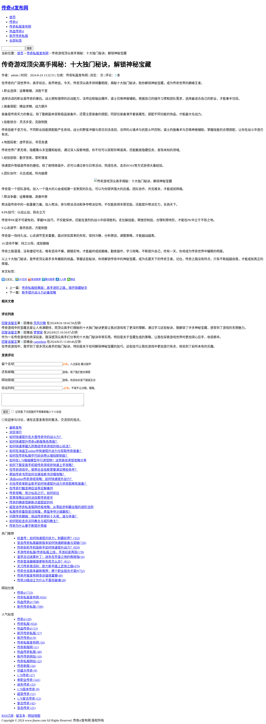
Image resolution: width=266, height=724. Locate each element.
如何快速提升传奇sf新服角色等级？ (33, 441)
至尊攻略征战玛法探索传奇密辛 (31, 497)
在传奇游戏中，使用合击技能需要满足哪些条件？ (43, 469)
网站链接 (8, 380)
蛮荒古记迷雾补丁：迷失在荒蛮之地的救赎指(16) (51, 557)
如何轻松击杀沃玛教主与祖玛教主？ (34, 521)
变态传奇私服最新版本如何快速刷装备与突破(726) (51, 543)
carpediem (39, 341)
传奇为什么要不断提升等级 (28, 525)
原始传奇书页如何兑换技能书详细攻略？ (37, 474)
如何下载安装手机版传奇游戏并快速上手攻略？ (42, 465)
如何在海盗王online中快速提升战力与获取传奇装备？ (45, 451)
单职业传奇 (28, 680)
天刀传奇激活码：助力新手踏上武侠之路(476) (48, 566)
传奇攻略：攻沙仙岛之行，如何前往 (34, 493)
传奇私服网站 (29, 661)
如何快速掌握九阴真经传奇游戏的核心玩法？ (40, 446)
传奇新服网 (28, 647)
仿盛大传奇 (27, 670)
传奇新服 (26, 666)
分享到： (9, 279)
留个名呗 (8, 364)
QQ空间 (23, 279)
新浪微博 (36, 279)
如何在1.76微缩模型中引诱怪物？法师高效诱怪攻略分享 (47, 460)
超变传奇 (26, 694)
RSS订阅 (7, 715)
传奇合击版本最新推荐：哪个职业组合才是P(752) (51, 571)
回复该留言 (9, 323)
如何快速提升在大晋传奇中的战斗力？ (35, 437)
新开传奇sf (26, 638)
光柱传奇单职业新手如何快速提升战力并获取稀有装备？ (48, 483)
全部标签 (15, 40)
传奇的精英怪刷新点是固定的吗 (31, 502)
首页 (12, 17)
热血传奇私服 (29, 652)
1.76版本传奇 (28, 689)
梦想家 (38, 332)
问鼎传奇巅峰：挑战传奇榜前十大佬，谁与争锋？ (43, 516)
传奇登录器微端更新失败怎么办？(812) (43, 561)
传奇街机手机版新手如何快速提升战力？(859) (48, 547)
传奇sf (13, 22)
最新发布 (15, 427)
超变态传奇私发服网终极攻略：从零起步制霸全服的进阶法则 (51, 507)
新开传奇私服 (18, 36)
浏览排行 (15, 432)
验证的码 (8, 388)
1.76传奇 (26, 675)
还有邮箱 (8, 372)
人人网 (62, 279)
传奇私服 (27, 623)
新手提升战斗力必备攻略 (39, 292)
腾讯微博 (50, 279)
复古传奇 (26, 703)
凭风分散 (39, 323)
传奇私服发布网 (20, 26)
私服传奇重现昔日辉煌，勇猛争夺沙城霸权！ (40, 511)
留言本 (20, 715)
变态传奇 (26, 708)
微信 (72, 279)
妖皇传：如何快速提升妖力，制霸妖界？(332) (48, 538)
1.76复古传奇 (29, 698)
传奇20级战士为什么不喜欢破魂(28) (41, 580)
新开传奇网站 (29, 656)
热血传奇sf (16, 31)
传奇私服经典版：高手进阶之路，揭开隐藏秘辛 (54, 287)
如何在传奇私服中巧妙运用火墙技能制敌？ (39, 455)
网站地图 (34, 715)
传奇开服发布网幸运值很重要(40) (40, 575)
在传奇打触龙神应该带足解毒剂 (31, 488)
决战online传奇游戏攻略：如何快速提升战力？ (41, 479)
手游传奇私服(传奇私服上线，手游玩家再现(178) (50, 552)
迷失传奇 (26, 684)
